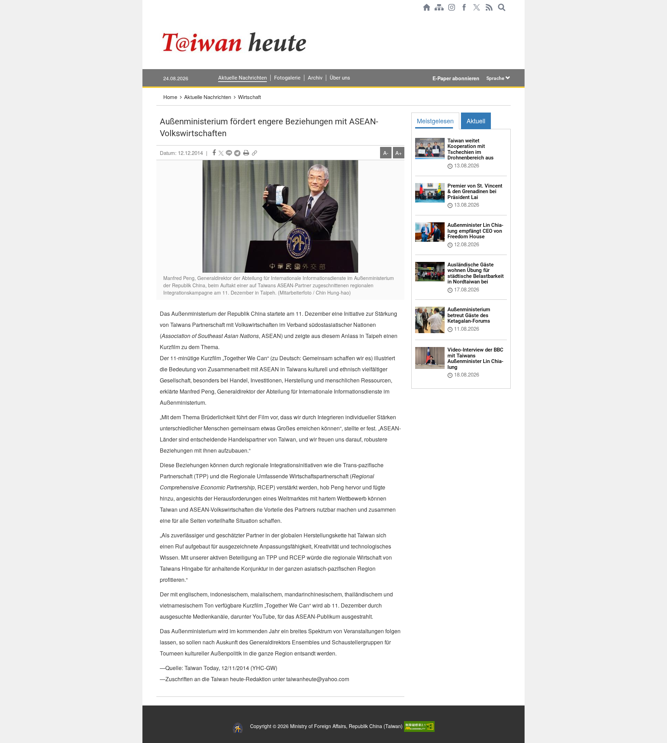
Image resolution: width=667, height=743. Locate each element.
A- (385, 152)
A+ (398, 152)
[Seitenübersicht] (439, 7)
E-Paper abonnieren (456, 78)
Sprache (495, 78)
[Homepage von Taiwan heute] (426, 7)
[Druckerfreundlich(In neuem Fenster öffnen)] (246, 152)
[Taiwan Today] (260, 42)
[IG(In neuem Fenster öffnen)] (451, 7)
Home (170, 96)
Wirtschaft (249, 96)
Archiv (315, 78)
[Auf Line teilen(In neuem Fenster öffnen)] (229, 152)
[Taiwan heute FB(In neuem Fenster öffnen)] (464, 7)
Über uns (340, 78)
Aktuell (476, 120)
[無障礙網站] (419, 726)
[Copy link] (254, 152)
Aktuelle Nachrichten (242, 78)
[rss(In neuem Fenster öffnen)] (489, 7)
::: (158, 18)
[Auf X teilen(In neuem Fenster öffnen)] (221, 152)
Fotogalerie (287, 78)
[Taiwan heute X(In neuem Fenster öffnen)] (476, 7)
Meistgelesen (435, 120)
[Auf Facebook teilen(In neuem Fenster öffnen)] (214, 152)
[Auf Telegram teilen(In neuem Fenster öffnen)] (237, 152)
